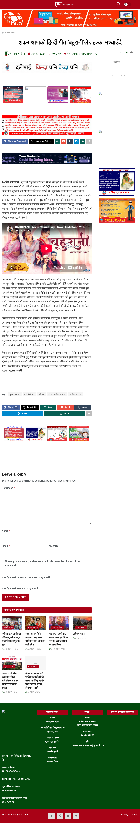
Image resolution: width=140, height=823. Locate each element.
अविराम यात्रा (79, 633)
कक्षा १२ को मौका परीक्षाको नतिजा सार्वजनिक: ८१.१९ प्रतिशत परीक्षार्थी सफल (10, 680)
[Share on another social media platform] (89, 141)
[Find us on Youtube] (68, 816)
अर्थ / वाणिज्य (57, 627)
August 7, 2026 (81, 638)
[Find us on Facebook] (51, 816)
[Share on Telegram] (76, 141)
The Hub (133, 814)
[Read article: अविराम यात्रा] (83, 623)
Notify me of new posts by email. (20, 588)
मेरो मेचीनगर (29, 394)
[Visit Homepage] (64, 4)
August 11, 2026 (58, 649)
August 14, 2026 (10, 649)
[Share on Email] (63, 141)
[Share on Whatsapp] (57, 141)
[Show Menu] (10, 4)
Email (6, 546)
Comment (8, 488)
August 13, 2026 (34, 649)
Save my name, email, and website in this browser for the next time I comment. (43, 563)
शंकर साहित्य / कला (57, 394)
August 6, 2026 (33, 692)
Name (6, 530)
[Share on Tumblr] (70, 141)
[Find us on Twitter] (60, 816)
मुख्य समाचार (11, 32)
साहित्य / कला (92, 53)
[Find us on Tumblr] (76, 816)
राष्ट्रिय (82, 53)
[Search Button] (118, 4)
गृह (3, 32)
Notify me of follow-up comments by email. (26, 577)
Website (53, 546)
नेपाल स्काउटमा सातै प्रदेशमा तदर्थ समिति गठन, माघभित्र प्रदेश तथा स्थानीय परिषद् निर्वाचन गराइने (35, 680)
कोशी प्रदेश (8, 627)
